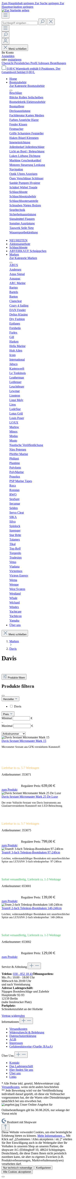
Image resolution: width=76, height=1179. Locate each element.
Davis (17, 706)
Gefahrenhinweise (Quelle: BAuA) (31, 1046)
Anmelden (8, 56)
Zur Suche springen (47, 3)
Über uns (15, 1073)
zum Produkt (9, 789)
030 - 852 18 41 (23, 974)
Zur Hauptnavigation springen (33, 5)
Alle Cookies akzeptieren (17, 1171)
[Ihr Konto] (5, 41)
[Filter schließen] (3, 695)
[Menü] (5, 15)
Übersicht (8, 63)
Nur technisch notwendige (17, 1167)
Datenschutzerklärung (22, 1036)
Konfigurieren (43, 1167)
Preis (6, 714)
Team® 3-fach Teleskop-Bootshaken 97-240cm (31, 852)
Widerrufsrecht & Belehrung (26, 1032)
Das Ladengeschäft (21, 1066)
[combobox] (20, 23)
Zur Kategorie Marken (23, 258)
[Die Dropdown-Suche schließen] (51, 22)
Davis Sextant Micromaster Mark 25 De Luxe (30, 796)
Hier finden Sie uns (21, 1069)
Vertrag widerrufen (13, 1015)
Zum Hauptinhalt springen (18, 3)
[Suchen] (42, 22)
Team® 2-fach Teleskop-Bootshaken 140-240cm (32, 908)
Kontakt (14, 1062)
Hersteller (9, 699)
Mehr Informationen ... (51, 1135)
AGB (12, 1039)
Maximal (17, 725)
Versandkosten (18, 1028)
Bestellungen (58, 63)
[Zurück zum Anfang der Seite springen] (5, 1127)
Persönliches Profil (26, 63)
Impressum (16, 1043)
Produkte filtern (16, 677)
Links (12, 1076)
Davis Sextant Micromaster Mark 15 (24, 740)
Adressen (44, 63)
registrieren (14, 59)
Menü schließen (18, 48)
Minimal (17, 718)
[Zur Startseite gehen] (15, 10)
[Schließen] (3, 1176)
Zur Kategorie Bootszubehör (27, 85)
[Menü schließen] (10, 90)
